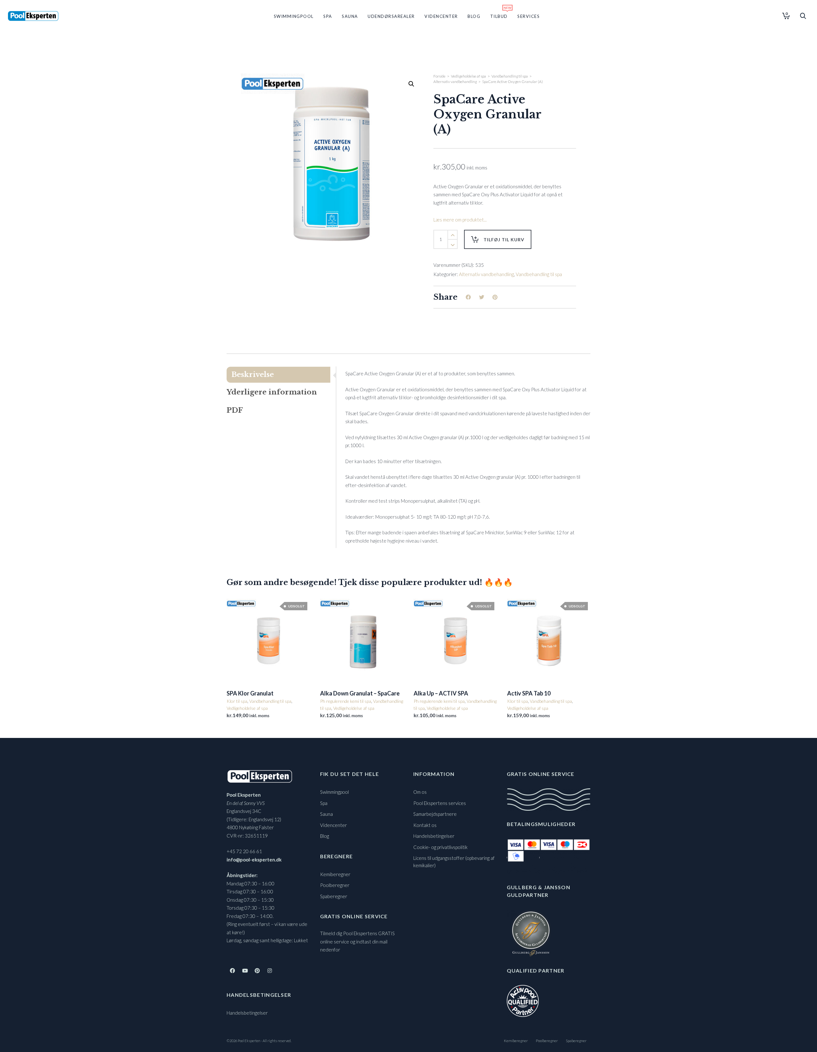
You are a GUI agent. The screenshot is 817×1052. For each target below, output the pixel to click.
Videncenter (333, 825)
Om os (420, 792)
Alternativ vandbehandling (455, 81)
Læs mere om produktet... (460, 219)
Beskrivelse (252, 374)
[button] (411, 84)
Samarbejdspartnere (435, 814)
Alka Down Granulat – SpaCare (360, 693)
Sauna (326, 814)
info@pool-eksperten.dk (254, 859)
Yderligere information (272, 392)
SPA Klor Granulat (250, 693)
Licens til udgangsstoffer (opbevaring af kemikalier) (454, 861)
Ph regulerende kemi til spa (345, 701)
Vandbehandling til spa (509, 76)
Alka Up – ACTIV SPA (441, 693)
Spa (323, 803)
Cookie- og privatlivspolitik (440, 847)
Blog (324, 836)
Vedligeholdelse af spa (468, 76)
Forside (439, 76)
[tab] (281, 375)
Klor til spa (237, 701)
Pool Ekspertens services (439, 803)
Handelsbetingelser (247, 1013)
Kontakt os (425, 825)
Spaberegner (333, 896)
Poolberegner (334, 885)
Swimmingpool (334, 792)
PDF (235, 410)
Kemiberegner (335, 874)
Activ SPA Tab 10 (529, 693)
